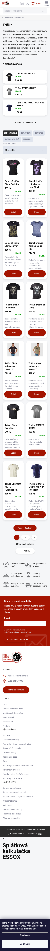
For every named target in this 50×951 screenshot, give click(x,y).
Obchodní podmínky (11, 740)
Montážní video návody (12, 809)
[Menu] (46, 3)
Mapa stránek (8, 717)
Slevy (5, 761)
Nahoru (27, 551)
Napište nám (8, 722)
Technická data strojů (12, 814)
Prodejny (6, 726)
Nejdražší (39, 133)
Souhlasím (25, 944)
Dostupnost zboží (10, 757)
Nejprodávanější (11, 139)
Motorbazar (8, 805)
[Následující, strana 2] (25, 537)
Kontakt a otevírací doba (13, 709)
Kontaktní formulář (16, 690)
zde (35, 928)
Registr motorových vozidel (14, 792)
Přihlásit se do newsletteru (18, 639)
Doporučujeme (10, 133)
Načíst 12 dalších (25, 528)
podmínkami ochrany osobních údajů (17, 632)
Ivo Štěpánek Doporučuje (13, 713)
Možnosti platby (9, 753)
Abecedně (27, 139)
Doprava (6, 735)
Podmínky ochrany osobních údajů (17, 744)
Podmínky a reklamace (12, 778)
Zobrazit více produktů (25, 122)
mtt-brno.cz (20, 829)
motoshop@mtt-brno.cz (18, 676)
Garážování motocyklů (12, 788)
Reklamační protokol (11, 770)
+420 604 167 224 (15, 681)
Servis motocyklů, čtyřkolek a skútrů (18, 797)
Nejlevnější (26, 133)
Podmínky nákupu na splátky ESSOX (18, 765)
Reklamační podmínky (12, 748)
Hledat (43, 11)
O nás (5, 704)
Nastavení (25, 935)
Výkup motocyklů (10, 801)
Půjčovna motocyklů (11, 818)
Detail (13, 212)
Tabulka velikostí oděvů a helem (16, 774)
